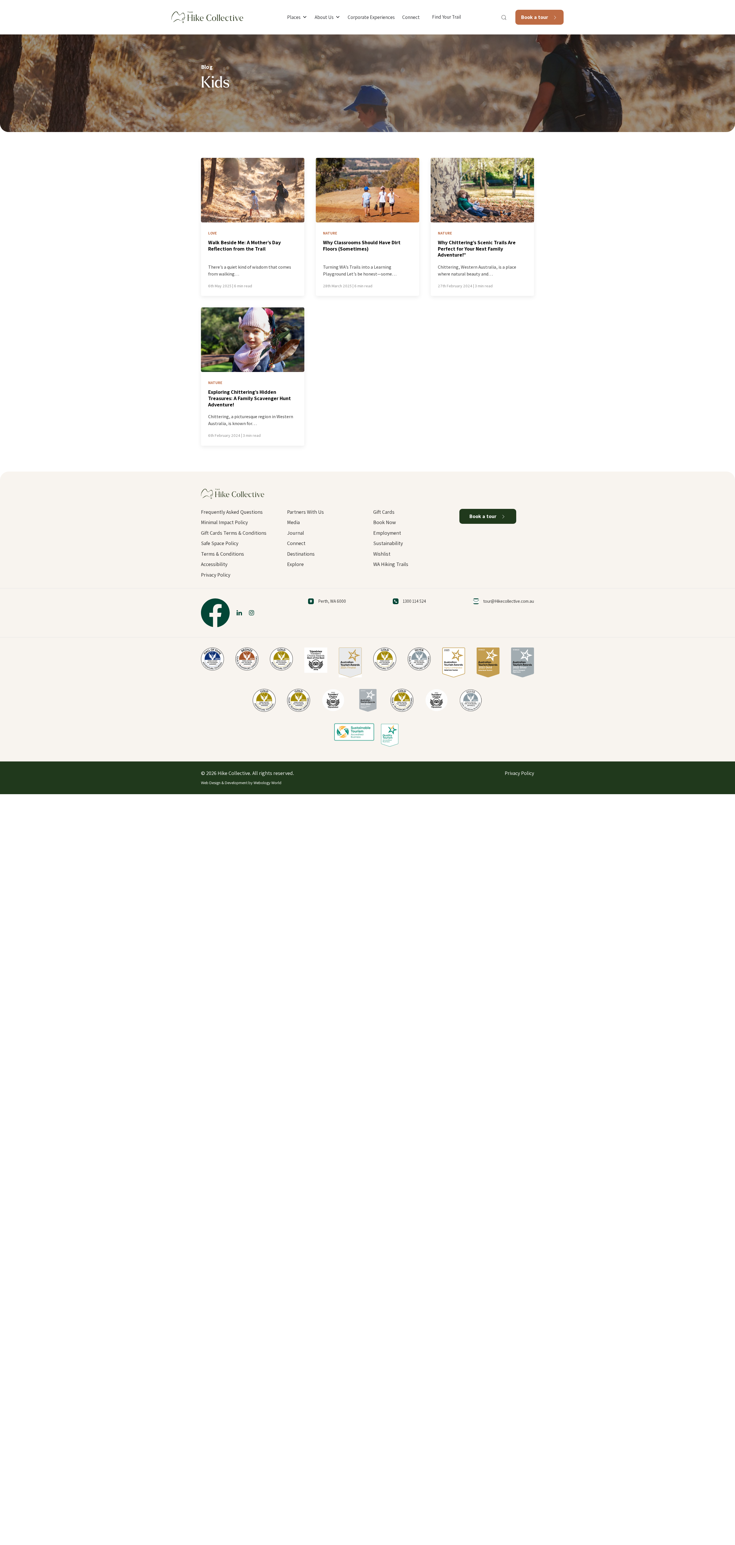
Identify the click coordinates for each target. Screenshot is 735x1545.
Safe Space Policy (219, 543)
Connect (411, 17)
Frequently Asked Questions (232, 512)
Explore (295, 564)
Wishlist (381, 553)
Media (293, 522)
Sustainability (388, 543)
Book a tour (535, 17)
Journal (295, 533)
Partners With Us (305, 512)
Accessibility (214, 564)
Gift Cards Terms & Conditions (233, 533)
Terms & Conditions (222, 553)
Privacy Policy (215, 574)
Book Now (384, 522)
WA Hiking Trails (390, 564)
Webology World (267, 782)
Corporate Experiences (371, 17)
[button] (504, 17)
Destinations (301, 553)
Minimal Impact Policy (224, 522)
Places (294, 17)
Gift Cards (383, 512)
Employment (387, 533)
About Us (324, 17)
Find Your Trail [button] (446, 17)
